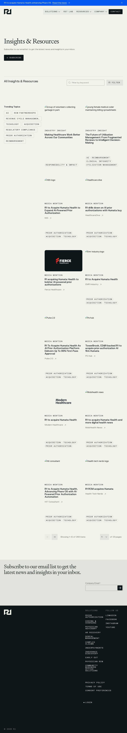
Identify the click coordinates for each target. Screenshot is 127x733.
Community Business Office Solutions (91, 668)
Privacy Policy (95, 683)
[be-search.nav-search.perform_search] (69, 82)
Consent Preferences (98, 690)
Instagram (112, 623)
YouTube (110, 627)
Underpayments (94, 648)
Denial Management (92, 637)
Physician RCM (94, 661)
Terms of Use (93, 687)
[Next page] (55, 537)
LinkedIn (111, 615)
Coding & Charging (90, 622)
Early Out (91, 658)
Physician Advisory (91, 628)
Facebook (111, 619)
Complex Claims (90, 643)
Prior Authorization (94, 616)
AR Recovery (93, 632)
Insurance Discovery (91, 653)
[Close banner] (122, 2)
